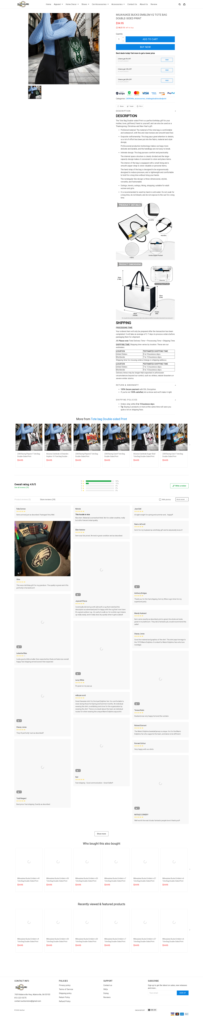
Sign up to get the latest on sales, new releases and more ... (167, 1010)
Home (48, 4)
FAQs (105, 1013)
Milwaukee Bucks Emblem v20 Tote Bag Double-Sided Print (86, 915)
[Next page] (190, 445)
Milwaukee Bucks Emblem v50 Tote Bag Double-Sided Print (57, 915)
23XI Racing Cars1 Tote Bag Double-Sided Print (172, 455)
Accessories (117, 4)
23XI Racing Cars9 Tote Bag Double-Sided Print (114, 455)
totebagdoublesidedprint (156, 98)
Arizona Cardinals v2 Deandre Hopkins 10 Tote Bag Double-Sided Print (57, 455)
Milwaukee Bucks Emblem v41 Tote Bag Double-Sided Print (28, 915)
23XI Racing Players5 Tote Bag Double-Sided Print (86, 455)
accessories (140, 98)
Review (154, 4)
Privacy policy (64, 1009)
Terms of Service (66, 1013)
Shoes (84, 4)
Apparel (57, 4)
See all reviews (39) (21, 487)
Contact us (107, 1009)
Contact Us (132, 4)
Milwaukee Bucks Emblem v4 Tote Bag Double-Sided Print (28, 975)
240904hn (130, 98)
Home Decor (71, 4)
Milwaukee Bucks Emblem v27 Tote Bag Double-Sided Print (144, 915)
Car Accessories (99, 4)
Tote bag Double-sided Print (109, 419)
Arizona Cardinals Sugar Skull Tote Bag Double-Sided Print (144, 455)
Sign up (183, 1016)
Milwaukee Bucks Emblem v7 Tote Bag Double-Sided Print (115, 915)
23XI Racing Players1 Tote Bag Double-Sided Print (28, 455)
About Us (144, 4)
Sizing (106, 1017)
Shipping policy (65, 1017)
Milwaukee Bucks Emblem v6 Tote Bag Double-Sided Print (173, 915)
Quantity (119, 34)
